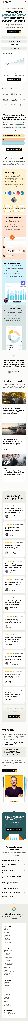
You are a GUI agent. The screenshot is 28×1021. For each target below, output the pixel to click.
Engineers (6, 961)
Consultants (7, 956)
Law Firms (6, 970)
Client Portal (7, 1012)
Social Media (7, 932)
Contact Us (6, 995)
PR (5, 933)
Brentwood (6, 982)
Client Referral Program (9, 1013)
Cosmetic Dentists (8, 957)
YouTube (6, 1001)
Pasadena (6, 985)
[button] (25, 2)
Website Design (7, 941)
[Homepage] (6, 2)
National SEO (7, 929)
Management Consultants (10, 971)
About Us (6, 992)
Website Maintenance (9, 943)
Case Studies (7, 994)
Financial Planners (8, 963)
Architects (6, 951)
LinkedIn (6, 1000)
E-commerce (7, 960)
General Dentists (8, 964)
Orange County (7, 983)
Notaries (6, 974)
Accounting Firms (8, 950)
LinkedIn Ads (7, 939)
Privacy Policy (7, 1004)
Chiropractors (7, 954)
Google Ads (7, 936)
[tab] (14, 37)
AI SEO (5, 928)
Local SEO (6, 931)
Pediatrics (6, 976)
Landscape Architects (9, 968)
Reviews (6, 1002)
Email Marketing (7, 935)
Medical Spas (7, 973)
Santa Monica (7, 986)
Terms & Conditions (8, 1005)
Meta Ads (6, 938)
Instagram (6, 998)
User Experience (7, 942)
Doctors (6, 958)
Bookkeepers (7, 953)
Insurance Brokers (8, 966)
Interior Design (7, 967)
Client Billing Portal (8, 1015)
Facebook (6, 997)
